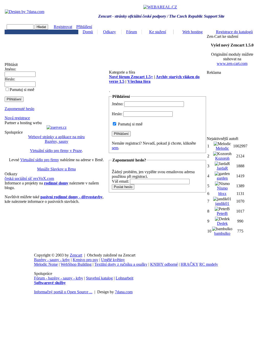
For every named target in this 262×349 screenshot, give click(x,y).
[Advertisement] (232, 105)
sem (115, 148)
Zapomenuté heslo (19, 109)
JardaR (222, 168)
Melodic (222, 148)
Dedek (222, 223)
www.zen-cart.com (232, 63)
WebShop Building (76, 264)
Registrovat (63, 27)
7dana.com (124, 292)
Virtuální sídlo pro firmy (39, 160)
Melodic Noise (46, 264)
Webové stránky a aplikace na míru (56, 137)
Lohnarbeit (124, 278)
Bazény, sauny (56, 141)
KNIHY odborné (164, 264)
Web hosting (192, 32)
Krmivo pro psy (85, 260)
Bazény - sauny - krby (52, 260)
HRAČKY (189, 264)
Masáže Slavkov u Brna (56, 169)
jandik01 (222, 203)
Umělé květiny (113, 260)
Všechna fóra (138, 81)
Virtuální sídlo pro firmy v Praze (56, 150)
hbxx (222, 193)
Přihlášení (84, 27)
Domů (88, 32)
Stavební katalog (99, 278)
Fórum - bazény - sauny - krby (58, 278)
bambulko (222, 233)
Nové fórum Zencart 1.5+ (131, 77)
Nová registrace (17, 118)
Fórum (131, 32)
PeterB (222, 213)
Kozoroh (222, 158)
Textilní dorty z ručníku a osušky (120, 264)
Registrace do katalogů (234, 32)
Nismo (222, 188)
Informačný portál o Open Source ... (63, 292)
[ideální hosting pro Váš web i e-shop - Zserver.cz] (57, 127)
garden (222, 178)
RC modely (208, 264)
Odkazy (109, 32)
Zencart (76, 255)
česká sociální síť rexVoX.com (29, 178)
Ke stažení (157, 32)
